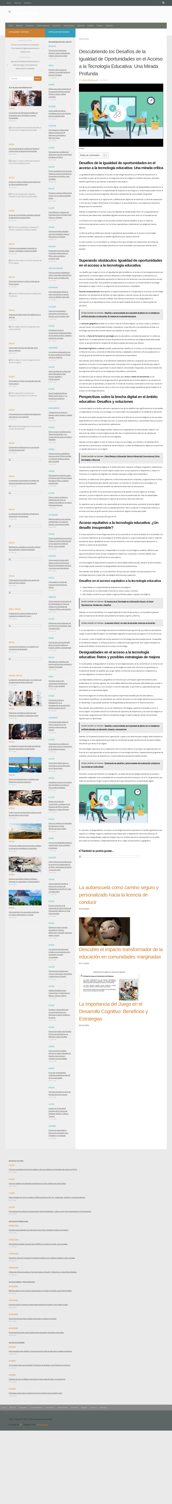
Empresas (30, 25)
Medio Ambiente (54, 408)
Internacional (69, 25)
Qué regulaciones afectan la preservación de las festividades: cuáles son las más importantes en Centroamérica (50, 1211)
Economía (56, 25)
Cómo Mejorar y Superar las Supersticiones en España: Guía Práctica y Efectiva (60, 215)
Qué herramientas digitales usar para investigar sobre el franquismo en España (59, 234)
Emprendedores (43, 25)
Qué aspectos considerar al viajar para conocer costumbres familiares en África (60, 154)
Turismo (51, 1046)
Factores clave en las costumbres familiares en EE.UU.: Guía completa (58, 683)
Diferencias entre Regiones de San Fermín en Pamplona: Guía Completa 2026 (60, 626)
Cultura (99, 25)
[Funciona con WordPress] (21, 1424)
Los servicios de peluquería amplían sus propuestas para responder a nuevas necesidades (23, 115)
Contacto (27, 3)
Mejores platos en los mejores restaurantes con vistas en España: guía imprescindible (60, 522)
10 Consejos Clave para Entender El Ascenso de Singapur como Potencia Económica (39, 1365)
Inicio (9, 3)
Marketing (52, 597)
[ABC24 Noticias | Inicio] (23, 14)
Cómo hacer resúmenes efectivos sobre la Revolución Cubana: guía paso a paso (59, 53)
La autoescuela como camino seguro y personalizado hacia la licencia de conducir (118, 895)
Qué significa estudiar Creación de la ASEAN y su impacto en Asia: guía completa (38, 1244)
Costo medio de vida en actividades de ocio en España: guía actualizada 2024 (60, 113)
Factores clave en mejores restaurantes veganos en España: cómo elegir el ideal (38, 1305)
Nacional (80, 25)
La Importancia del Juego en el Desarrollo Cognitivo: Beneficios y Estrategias (113, 1011)
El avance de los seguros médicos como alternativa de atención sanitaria (59, 72)
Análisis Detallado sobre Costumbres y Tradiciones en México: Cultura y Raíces (59, 993)
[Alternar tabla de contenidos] (103, 155)
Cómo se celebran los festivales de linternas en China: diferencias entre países (60, 826)
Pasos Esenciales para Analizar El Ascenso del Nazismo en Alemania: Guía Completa (60, 1034)
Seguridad (52, 1126)
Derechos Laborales (56, 268)
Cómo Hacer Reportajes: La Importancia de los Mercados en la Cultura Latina (59, 765)
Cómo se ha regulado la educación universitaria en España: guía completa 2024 (59, 313)
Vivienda (51, 923)
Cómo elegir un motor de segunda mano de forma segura (58, 584)
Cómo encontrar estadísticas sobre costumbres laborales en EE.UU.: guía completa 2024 (60, 275)
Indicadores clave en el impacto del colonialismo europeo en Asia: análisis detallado (60, 785)
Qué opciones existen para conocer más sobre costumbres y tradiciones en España (60, 974)
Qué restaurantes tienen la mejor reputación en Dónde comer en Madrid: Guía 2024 (59, 294)
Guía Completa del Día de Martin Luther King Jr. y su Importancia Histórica (58, 396)
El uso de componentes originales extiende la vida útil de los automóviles (59, 1075)
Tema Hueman (42, 1424)
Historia (51, 84)
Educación (84, 39)
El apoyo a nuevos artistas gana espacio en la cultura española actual (60, 195)
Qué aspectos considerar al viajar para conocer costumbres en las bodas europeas (60, 746)
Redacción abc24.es (90, 80)
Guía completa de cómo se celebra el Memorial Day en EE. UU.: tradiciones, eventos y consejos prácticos (47, 1197)
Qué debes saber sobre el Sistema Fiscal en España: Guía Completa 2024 (35, 1393)
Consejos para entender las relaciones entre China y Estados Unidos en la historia (38, 1230)
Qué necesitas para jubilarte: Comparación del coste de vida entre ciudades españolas (40, 1351)
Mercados (52, 246)
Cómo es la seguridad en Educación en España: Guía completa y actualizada (58, 1133)
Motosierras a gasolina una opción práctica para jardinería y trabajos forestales (60, 664)
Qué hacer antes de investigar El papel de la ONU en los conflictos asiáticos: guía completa (42, 1258)
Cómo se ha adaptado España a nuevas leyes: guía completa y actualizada (60, 845)
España (90, 25)
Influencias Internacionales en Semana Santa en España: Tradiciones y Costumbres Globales (43, 1272)
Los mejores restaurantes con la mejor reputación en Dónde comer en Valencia (60, 354)
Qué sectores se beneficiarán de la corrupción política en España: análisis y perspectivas (60, 645)
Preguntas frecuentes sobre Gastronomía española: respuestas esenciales (36, 1333)
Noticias (17, 3)
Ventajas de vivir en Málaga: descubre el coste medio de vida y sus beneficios (37, 1379)
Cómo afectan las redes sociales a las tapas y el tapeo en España (32, 1319)
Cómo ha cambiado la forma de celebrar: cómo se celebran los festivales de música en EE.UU (43, 1169)
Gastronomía (53, 287)
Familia (11, 609)
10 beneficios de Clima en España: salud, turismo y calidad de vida (60, 415)
